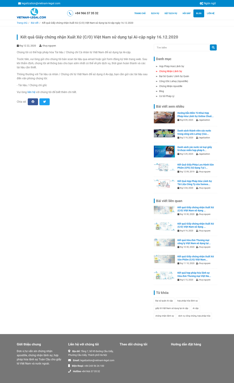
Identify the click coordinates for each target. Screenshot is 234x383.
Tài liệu (174, 360)
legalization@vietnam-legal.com (41, 3)
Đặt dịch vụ (171, 13)
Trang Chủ (140, 13)
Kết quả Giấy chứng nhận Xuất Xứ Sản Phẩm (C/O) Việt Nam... (195, 258)
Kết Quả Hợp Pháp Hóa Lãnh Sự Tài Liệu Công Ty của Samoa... (194, 183)
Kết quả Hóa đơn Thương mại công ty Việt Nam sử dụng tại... (194, 242)
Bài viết (35, 22)
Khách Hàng (177, 365)
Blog (198, 13)
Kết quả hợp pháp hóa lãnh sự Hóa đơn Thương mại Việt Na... (194, 274)
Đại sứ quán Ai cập (164, 301)
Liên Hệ (210, 13)
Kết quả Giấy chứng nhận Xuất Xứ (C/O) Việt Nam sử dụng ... (195, 209)
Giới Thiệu (176, 351)
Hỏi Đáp (187, 13)
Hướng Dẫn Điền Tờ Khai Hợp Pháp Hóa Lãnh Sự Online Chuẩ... (195, 114)
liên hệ (31, 92)
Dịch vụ (155, 13)
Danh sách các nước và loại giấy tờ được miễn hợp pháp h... (194, 149)
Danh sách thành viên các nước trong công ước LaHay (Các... (194, 132)
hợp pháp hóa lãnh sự (187, 301)
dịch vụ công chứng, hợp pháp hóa (194, 316)
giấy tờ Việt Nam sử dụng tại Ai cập (171, 308)
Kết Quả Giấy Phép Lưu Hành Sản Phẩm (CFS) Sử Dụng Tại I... (195, 166)
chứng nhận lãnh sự (164, 316)
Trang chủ (22, 22)
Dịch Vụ (175, 356)
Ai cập (196, 308)
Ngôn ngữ (210, 3)
